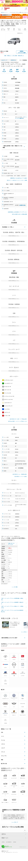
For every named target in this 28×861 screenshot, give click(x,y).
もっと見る (14, 586)
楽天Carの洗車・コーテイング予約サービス (17, 421)
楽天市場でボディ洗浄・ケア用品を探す (18, 419)
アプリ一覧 (3, 852)
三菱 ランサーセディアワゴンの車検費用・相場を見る (12, 603)
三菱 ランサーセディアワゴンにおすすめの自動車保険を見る (12, 611)
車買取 (8, 29)
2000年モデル (13, 60)
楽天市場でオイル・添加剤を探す (20, 474)
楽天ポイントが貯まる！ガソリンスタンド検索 (17, 180)
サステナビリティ (15, 852)
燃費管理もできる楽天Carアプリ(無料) (18, 178)
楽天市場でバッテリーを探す (21, 476)
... (8, 12)
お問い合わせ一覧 (8, 852)
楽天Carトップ (4, 12)
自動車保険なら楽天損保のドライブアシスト (17, 212)
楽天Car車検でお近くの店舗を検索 (19, 214)
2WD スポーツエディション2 (11, 544)
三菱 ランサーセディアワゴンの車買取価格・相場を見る (12, 599)
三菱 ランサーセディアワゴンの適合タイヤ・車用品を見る (12, 607)
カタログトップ (4, 60)
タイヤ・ (19, 29)
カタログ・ (3, 29)
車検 (14, 29)
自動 (25, 29)
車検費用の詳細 (22, 205)
